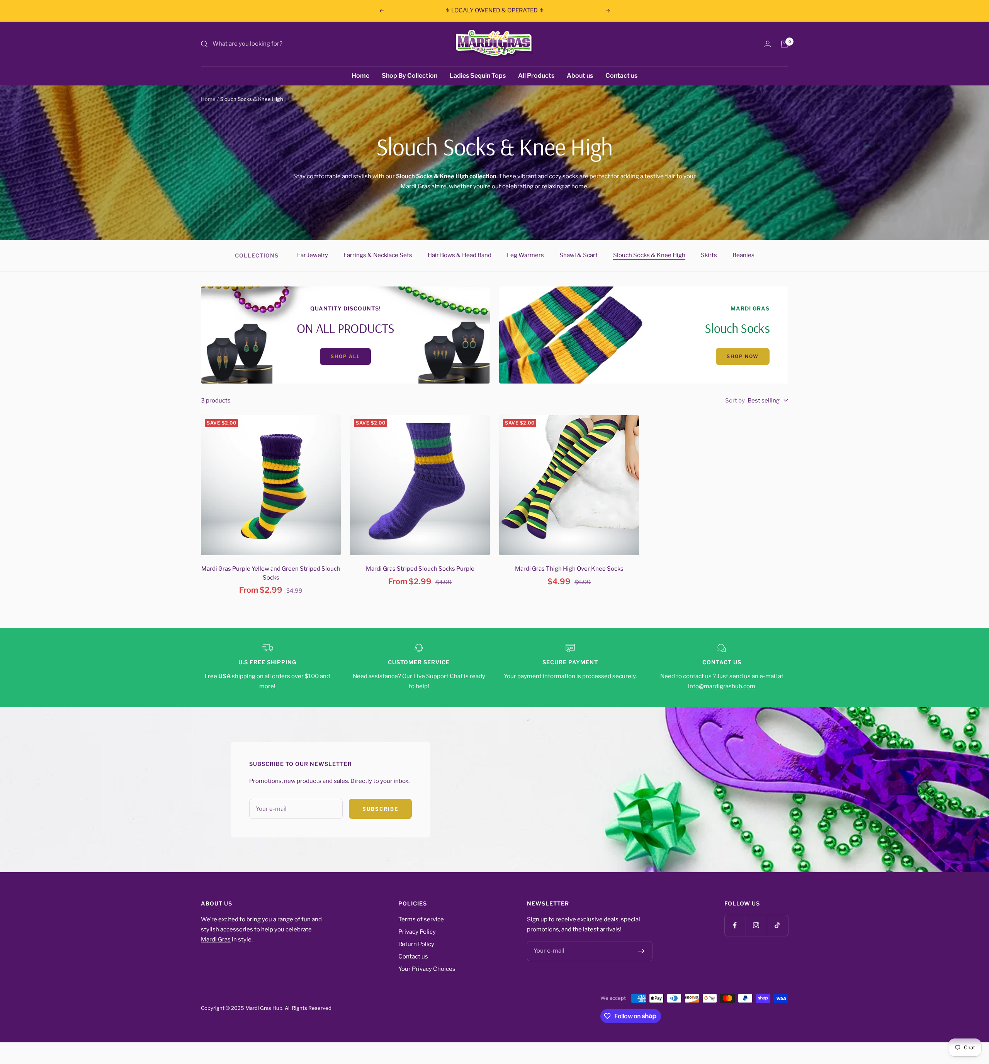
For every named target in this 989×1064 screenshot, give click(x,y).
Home (360, 75)
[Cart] (784, 44)
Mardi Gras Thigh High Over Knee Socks (569, 568)
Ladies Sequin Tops (478, 75)
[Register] (641, 951)
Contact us (621, 75)
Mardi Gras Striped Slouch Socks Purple (420, 568)
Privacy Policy (417, 931)
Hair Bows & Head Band (459, 255)
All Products (536, 75)
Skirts (709, 255)
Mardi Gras (216, 939)
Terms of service (421, 919)
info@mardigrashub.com (721, 686)
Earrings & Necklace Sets (377, 255)
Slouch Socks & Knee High (649, 255)
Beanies (743, 255)
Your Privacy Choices (426, 968)
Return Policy (416, 944)
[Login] (767, 44)
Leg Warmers (525, 255)
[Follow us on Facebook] (735, 925)
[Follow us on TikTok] (777, 925)
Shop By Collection (409, 75)
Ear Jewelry (312, 255)
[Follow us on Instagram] (756, 925)
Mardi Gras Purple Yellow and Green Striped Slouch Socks (270, 573)
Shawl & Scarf (578, 255)
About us (580, 75)
